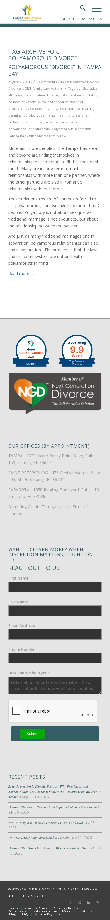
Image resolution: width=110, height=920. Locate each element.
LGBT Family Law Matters (42, 88)
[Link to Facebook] (71, 902)
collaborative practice (25, 122)
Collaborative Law (44, 108)
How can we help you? (29, 672)
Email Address (21, 625)
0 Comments (46, 81)
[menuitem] (13, 908)
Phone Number (22, 649)
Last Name (18, 601)
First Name (18, 578)
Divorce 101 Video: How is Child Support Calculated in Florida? (53, 807)
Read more (21, 273)
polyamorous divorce (62, 122)
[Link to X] (79, 902)
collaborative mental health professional (55, 115)
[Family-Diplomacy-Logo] (45, 11)
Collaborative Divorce (82, 81)
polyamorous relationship (29, 129)
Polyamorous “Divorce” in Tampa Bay (54, 70)
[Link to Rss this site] (97, 902)
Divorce (14, 88)
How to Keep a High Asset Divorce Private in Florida (45, 822)
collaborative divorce (41, 95)
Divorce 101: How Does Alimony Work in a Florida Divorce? (51, 847)
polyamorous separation (71, 129)
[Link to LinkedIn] (88, 902)
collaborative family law (27, 102)
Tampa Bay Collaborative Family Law (37, 136)
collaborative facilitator (78, 95)
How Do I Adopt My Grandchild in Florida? (39, 837)
